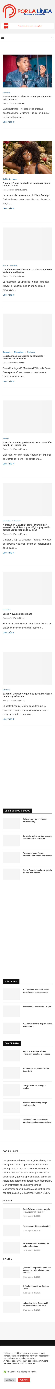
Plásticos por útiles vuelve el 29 (36, 1226)
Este (4, 265)
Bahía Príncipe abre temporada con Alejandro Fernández (36, 1210)
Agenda (7, 1201)
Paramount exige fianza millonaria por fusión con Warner (37, 854)
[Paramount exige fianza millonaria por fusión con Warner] (11, 857)
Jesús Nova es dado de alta (17, 614)
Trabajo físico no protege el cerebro (35, 1086)
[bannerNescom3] (27, 24)
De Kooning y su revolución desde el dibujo (35, 820)
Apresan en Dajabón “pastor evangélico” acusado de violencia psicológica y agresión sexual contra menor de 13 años (26, 527)
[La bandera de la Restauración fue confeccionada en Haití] (11, 1307)
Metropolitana (18, 352)
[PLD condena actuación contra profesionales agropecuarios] (11, 994)
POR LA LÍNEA (10, 1151)
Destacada (6, 352)
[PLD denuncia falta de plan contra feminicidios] (11, 1028)
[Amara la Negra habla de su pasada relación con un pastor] (27, 157)
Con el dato (12, 1043)
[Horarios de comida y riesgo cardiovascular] (11, 1107)
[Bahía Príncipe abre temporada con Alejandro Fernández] (11, 1213)
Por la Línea (18, 103)
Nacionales (6, 92)
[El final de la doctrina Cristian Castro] (11, 1290)
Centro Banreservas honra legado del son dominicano (37, 871)
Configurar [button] (10, 1380)
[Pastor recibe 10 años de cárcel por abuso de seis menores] (27, 71)
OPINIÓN (7, 1259)
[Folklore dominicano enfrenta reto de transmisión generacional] (11, 1124)
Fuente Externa (20, 190)
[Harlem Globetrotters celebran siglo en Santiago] (11, 1247)
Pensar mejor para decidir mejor (37, 1007)
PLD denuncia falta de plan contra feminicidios (37, 1025)
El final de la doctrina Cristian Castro (36, 1287)
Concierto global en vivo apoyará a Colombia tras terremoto (37, 837)
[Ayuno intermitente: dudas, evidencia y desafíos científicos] (11, 1055)
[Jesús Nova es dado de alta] (27, 588)
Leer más (7, 122)
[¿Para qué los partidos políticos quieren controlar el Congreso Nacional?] (11, 1272)
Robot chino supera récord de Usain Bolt (36, 1069)
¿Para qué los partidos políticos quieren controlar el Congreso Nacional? (37, 1270)
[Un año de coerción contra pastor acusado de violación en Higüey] (27, 243)
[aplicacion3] (27, 742)
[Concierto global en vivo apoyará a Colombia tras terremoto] (11, 840)
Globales (6, 438)
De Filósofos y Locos (10, 179)
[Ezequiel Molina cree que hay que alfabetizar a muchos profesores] (27, 668)
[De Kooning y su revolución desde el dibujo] (11, 823)
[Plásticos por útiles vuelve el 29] (11, 1230)
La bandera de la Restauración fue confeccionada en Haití (36, 1304)
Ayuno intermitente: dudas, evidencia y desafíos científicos (36, 1052)
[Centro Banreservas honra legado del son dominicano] (11, 874)
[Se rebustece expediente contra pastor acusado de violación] (27, 330)
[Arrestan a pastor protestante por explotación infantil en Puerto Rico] (27, 416)
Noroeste (17, 521)
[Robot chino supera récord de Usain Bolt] (11, 1073)
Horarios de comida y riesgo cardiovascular (35, 1104)
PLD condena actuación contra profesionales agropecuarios (36, 991)
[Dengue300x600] (27, 888)
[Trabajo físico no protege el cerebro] (11, 1090)
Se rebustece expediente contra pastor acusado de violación (23, 357)
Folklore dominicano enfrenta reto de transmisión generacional (37, 1121)
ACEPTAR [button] (24, 1380)
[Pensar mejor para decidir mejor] (11, 1011)
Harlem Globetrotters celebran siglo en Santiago (36, 1244)
